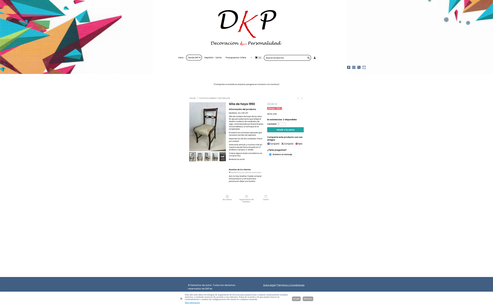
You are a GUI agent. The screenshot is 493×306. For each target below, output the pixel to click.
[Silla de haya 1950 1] (200, 156)
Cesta (266, 199)
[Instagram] (353, 67)
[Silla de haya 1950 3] (215, 156)
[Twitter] (359, 67)
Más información (192, 303)
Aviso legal (269, 285)
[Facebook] (348, 67)
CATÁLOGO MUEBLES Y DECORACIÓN (214, 98)
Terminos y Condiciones (291, 285)
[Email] (364, 67)
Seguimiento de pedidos (246, 200)
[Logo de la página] (246, 27)
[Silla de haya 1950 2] (207, 156)
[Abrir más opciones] (251, 57)
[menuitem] (298, 98)
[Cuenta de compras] (314, 57)
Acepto (296, 299)
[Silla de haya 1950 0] (192, 156)
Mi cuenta (227, 199)
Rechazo (308, 299)
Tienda (192, 98)
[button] (308, 57)
